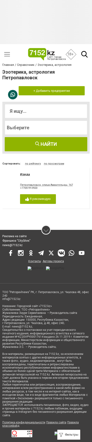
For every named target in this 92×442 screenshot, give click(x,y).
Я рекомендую (40, 199)
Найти (48, 144)
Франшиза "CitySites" (16, 240)
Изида (25, 174)
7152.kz (54, 354)
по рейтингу (33, 163)
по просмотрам (54, 163)
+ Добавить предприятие (51, 91)
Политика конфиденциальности (23, 422)
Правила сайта (56, 422)
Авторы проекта (53, 261)
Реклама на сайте (14, 236)
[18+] (47, 54)
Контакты (34, 261)
